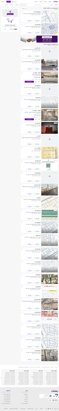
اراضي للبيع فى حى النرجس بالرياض (10, 378)
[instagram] (57, 408)
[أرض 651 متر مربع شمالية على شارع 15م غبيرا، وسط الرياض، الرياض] (49, 259)
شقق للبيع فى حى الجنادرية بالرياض (23, 372)
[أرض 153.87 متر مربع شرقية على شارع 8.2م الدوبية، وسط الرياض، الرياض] (49, 170)
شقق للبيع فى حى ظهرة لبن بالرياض (23, 384)
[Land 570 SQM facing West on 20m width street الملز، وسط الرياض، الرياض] (49, 70)
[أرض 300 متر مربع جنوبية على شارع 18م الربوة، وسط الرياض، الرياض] (49, 361)
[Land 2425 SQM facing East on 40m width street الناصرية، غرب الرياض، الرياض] (49, 309)
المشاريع (40, 1)
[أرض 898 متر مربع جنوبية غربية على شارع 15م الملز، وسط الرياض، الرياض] (49, 95)
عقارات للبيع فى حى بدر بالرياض (52, 381)
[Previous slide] (58, 377)
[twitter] (46, 408)
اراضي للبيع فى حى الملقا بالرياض (10, 376)
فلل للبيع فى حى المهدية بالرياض (38, 378)
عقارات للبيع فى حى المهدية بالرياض (51, 376)
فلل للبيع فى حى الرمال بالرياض (38, 373)
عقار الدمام (26, 399)
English (5, 408)
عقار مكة (26, 398)
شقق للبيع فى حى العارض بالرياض (24, 375)
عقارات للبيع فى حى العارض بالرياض (51, 375)
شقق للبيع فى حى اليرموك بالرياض (24, 380)
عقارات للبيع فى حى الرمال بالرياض (52, 373)
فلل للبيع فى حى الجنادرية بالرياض (38, 372)
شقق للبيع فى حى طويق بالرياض (24, 382)
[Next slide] (1, 377)
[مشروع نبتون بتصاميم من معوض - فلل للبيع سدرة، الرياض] (49, 120)
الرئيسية (56, 367)
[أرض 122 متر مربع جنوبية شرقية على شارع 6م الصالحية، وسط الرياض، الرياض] (49, 108)
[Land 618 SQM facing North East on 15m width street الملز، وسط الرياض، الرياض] (49, 145)
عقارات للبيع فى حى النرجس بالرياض (51, 378)
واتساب (36, 20)
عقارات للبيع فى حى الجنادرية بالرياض (51, 372)
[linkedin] (50, 408)
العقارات (56, 4)
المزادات (45, 1)
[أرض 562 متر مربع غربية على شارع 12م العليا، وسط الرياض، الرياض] (49, 335)
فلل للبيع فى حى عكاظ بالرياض (38, 384)
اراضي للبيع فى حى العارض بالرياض (10, 375)
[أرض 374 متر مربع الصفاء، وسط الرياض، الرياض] (49, 158)
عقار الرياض (26, 394)
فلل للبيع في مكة (7, 398)
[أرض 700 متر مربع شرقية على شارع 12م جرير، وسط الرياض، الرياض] (49, 182)
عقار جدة (26, 396)
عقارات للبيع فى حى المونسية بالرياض (51, 377)
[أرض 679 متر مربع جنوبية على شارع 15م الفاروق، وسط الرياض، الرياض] (49, 220)
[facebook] (52, 408)
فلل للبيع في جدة (7, 396)
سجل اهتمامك (29, 81)
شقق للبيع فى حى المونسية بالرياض (23, 377)
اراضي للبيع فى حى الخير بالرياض (10, 372)
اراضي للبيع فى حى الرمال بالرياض (10, 373)
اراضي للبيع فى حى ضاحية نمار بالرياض (9, 381)
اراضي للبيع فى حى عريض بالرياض (10, 382)
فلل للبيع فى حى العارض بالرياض (38, 375)
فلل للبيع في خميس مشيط (5, 403)
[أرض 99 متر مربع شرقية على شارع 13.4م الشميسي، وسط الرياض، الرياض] (49, 284)
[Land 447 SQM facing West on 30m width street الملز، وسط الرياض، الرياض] (49, 57)
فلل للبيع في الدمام (7, 399)
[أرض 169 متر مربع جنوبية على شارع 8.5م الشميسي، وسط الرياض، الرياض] (49, 297)
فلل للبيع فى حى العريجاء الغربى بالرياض (37, 376)
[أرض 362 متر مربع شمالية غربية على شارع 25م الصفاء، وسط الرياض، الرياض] (49, 208)
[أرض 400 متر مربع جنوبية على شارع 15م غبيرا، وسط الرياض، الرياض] (49, 233)
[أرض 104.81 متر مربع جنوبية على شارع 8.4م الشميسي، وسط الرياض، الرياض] (49, 245)
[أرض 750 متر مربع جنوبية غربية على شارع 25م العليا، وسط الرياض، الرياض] (49, 322)
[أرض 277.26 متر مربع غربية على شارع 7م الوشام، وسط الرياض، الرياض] (49, 133)
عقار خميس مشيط (25, 403)
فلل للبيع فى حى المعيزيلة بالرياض (38, 377)
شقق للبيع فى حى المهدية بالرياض (23, 376)
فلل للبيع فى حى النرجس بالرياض (38, 380)
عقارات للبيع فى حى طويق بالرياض (52, 382)
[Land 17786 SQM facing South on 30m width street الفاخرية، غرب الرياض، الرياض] (49, 195)
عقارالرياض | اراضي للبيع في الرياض (35, 367)
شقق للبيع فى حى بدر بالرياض (24, 381)
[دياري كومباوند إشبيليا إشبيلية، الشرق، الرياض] (49, 83)
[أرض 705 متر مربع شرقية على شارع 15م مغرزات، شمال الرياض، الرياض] (49, 34)
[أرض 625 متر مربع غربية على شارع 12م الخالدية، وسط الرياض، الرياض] (49, 272)
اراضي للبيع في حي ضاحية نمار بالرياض (9, 384)
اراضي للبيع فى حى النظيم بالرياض (10, 380)
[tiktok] (55, 408)
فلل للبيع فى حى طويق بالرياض (38, 381)
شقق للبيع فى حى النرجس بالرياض (24, 378)
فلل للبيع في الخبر (7, 401)
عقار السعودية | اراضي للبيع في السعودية (48, 367)
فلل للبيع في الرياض (7, 394)
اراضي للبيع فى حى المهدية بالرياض (9, 377)
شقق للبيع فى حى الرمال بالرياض (24, 373)
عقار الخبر (26, 401)
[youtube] (48, 408)
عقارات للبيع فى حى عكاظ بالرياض (52, 384)
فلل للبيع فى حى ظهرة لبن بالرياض (38, 382)
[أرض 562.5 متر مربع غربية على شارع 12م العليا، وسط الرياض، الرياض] (49, 348)
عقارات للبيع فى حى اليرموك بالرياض (51, 380)
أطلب (5, 29)
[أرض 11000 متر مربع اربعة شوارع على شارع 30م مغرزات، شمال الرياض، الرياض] (49, 22)
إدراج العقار (14, 1)
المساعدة (36, 1)
